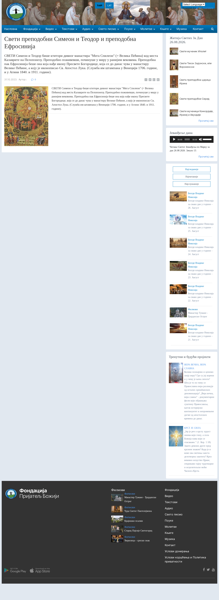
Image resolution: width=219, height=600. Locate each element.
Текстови (171, 502)
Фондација (172, 489)
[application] (192, 139)
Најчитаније (191, 176)
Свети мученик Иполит (192, 51)
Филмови (193, 309)
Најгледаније (191, 169)
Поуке (169, 520)
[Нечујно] (200, 139)
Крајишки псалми (133, 521)
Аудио (169, 508)
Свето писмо (174, 514)
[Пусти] (174, 139)
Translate (208, 7)
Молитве (171, 526)
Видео (169, 496)
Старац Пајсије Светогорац (138, 530)
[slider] (207, 139)
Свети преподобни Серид (194, 98)
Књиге (169, 532)
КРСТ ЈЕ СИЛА (192, 428)
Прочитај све (206, 120)
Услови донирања (177, 551)
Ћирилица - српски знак (137, 540)
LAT (109, 5)
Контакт (170, 545)
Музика (170, 539)
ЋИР (99, 5)
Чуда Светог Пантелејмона (138, 511)
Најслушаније (192, 184)
